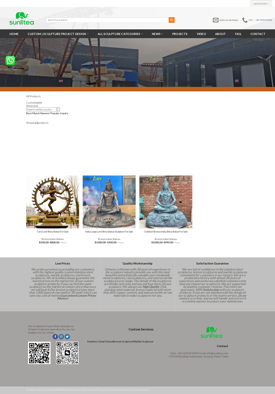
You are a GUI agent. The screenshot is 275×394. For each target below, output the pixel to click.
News (156, 34)
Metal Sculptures (140, 389)
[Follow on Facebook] (55, 337)
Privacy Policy (104, 389)
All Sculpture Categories (119, 34)
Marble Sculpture (143, 341)
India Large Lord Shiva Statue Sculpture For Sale (109, 231)
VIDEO (201, 34)
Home (14, 34)
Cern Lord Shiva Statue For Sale (52, 231)
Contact (257, 34)
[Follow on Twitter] (67, 337)
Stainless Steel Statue (100, 341)
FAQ (238, 34)
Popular (54, 113)
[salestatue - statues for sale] (21, 18)
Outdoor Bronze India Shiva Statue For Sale (166, 231)
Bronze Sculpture (123, 341)
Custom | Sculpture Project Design (57, 34)
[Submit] (171, 20)
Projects (179, 34)
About (220, 34)
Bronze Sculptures (121, 389)
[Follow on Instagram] (61, 337)
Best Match (33, 113)
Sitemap (91, 389)
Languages (260, 3)
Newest (45, 113)
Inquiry (64, 113)
